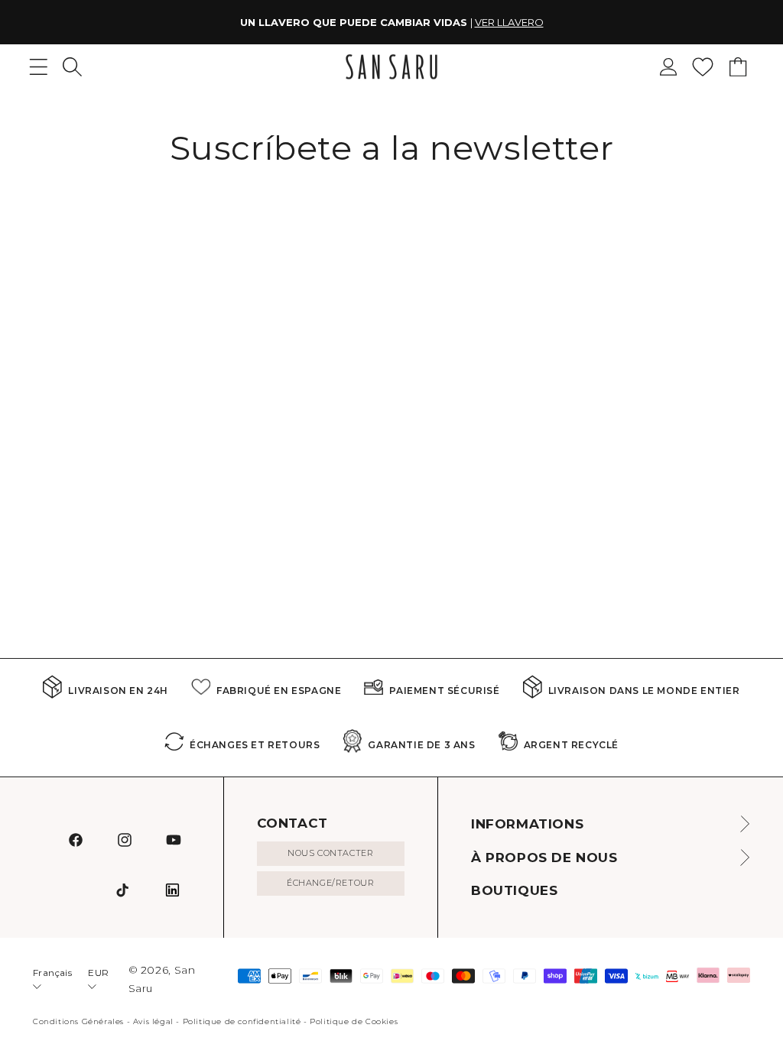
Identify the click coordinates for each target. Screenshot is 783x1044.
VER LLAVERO (509, 22)
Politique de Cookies (354, 1021)
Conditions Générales (78, 1021)
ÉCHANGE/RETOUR (330, 882)
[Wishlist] (702, 67)
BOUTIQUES (514, 890)
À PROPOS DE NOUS (544, 857)
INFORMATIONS (527, 824)
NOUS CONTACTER (330, 853)
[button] (72, 66)
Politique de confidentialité (242, 1021)
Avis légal (153, 1021)
